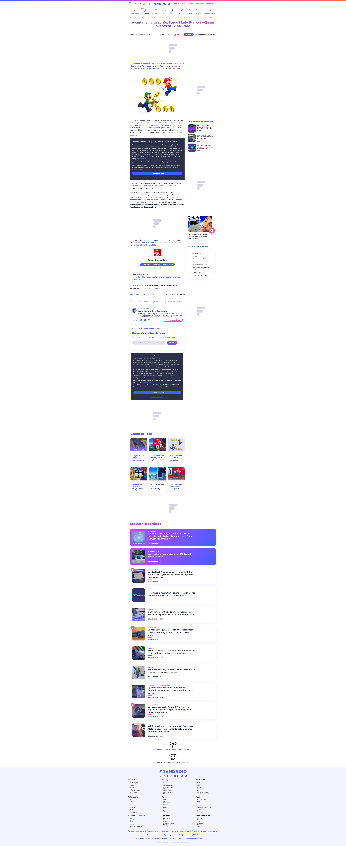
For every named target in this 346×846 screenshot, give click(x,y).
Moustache (200, 823)
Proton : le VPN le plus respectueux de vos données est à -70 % (138, 458)
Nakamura (200, 825)
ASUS (165, 782)
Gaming (165, 780)
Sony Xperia (133, 792)
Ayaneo (165, 784)
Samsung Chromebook (204, 794)
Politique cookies (137, 169)
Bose (198, 801)
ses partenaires (137, 164)
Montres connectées (136, 816)
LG (164, 801)
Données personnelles (195, 839)
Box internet (196, 272)
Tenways (200, 826)
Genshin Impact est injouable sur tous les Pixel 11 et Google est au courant (205, 128)
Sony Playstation (168, 792)
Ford (130, 804)
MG (130, 806)
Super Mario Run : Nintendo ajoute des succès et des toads (157, 487)
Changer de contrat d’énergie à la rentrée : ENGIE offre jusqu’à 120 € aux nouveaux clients (172, 613)
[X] (160, 776)
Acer (198, 782)
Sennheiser (200, 809)
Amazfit (131, 818)
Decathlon (200, 820)
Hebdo (153, 337)
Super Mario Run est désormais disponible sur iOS (157, 458)
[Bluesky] (185, 776)
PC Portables (201, 780)
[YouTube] (174, 776)
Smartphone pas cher (199, 265)
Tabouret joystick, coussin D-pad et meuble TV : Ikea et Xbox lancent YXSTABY (172, 671)
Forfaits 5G (195, 256)
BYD (130, 801)
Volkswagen (133, 812)
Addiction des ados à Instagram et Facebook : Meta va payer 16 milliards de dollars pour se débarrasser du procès (171, 729)
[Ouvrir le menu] (130, 3)
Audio (198, 797)
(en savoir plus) (141, 158)
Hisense (165, 799)
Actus (176, 4)
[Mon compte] (144, 4)
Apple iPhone (133, 782)
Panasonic (166, 803)
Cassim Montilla (144, 309)
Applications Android (150, 18)
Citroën (131, 803)
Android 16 (213, 831)
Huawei (131, 785)
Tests (183, 4)
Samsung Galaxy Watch (137, 826)
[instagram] (137, 320)
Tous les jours (139, 337)
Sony (165, 807)
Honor (199, 789)
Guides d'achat (153, 552)
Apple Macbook (202, 784)
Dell (198, 785)
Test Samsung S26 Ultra (191, 835)
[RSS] (171, 776)
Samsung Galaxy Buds (204, 807)
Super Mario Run (174, 301)
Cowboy (199, 818)
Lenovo (199, 787)
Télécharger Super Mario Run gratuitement (157, 264)
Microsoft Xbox (168, 787)
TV (163, 797)
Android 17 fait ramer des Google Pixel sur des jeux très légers (205, 147)
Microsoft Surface (202, 792)
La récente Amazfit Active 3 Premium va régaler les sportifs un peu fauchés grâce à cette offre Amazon (169, 710)
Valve (165, 794)
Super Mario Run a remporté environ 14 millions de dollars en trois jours (176, 458)
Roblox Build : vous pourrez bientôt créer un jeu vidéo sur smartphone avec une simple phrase (205, 138)
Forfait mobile (212, 4)
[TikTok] (182, 776)
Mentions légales (143, 839)
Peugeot (132, 807)
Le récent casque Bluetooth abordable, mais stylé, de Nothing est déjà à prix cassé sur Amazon (170, 632)
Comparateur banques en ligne (157, 835)
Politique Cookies (177, 839)
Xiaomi (131, 794)
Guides (190, 4)
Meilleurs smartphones (199, 259)
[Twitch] (178, 776)
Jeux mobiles (163, 18)
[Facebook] (167, 776)
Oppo (131, 789)
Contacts (164, 839)
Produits (151, 648)
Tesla (131, 811)
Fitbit (131, 821)
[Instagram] (163, 776)
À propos (155, 839)
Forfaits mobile (197, 262)
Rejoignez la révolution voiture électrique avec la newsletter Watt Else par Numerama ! (171, 594)
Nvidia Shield (167, 790)
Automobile (133, 797)
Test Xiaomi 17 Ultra (199, 831)
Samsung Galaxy (134, 790)
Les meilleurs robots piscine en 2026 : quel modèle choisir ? (169, 555)
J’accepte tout (158, 173)
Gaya (198, 821)
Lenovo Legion (168, 785)
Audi (130, 799)
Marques (159, 301)
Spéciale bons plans (170, 337)
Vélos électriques (203, 816)
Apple (135, 301)
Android (139, 18)
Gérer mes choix (157, 177)
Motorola (132, 787)
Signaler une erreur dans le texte (142, 294)
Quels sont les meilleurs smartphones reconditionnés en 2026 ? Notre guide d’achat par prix (171, 690)
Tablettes (166, 816)
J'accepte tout (158, 393)
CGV (208, 839)
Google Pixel (133, 784)
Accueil (132, 18)
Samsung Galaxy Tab (170, 825)
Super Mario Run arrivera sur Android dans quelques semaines (138, 487)
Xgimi (165, 811)
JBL (198, 804)
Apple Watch (133, 820)
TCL (164, 809)
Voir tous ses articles (172, 320)
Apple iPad (166, 818)
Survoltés (152, 609)
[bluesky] (145, 320)
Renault (131, 809)
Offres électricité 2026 (199, 275)
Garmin (131, 823)
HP (198, 790)
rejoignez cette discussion (150, 288)
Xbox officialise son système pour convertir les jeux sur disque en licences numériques (171, 651)
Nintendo (146, 301)
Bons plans (199, 4)
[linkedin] (141, 320)
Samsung (166, 806)
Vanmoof (200, 828)
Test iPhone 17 (184, 831)
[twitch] (133, 320)
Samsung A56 (196, 253)
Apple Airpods (201, 799)
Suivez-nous (189, 34)
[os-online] (149, 320)
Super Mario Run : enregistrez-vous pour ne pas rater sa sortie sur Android (176, 487)
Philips (165, 804)
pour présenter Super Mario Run (160, 125)
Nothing (199, 806)
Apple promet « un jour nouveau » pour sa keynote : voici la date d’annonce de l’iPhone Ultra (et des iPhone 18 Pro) (170, 536)
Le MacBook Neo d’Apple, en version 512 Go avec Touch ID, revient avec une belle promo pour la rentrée (170, 575)
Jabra (199, 803)
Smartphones (133, 780)
